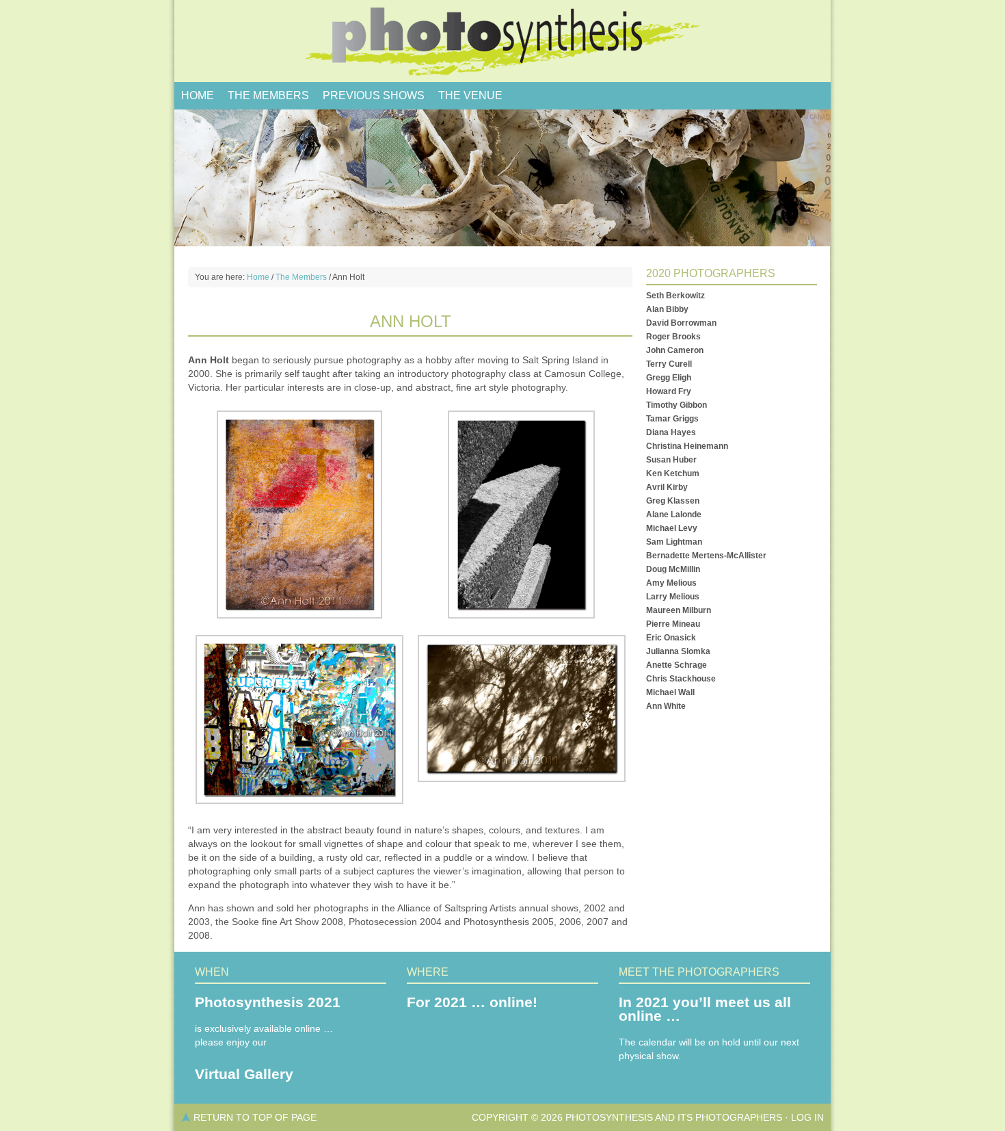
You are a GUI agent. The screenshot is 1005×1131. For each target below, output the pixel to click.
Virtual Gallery (244, 1074)
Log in (807, 1117)
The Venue (470, 95)
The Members (268, 95)
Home (197, 95)
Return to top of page (255, 1117)
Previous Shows (374, 95)
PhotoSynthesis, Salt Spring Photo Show (502, 41)
